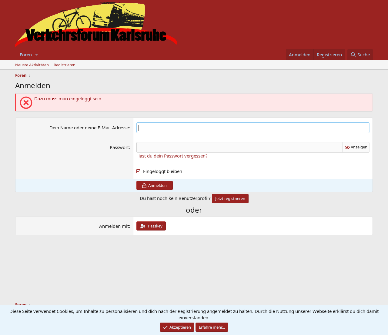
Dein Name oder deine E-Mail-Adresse (89, 127)
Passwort (119, 147)
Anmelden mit (114, 226)
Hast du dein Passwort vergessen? (172, 156)
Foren (26, 54)
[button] (36, 54)
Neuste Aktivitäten (32, 65)
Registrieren (64, 65)
